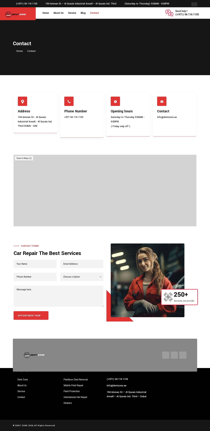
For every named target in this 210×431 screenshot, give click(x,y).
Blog (83, 13)
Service (72, 13)
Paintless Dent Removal (76, 379)
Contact (94, 13)
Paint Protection (72, 391)
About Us (58, 13)
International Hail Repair (75, 397)
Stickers (68, 403)
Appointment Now (29, 315)
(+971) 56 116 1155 (26, 3)
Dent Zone (22, 379)
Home (46, 13)
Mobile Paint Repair (73, 385)
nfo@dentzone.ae (116, 385)
